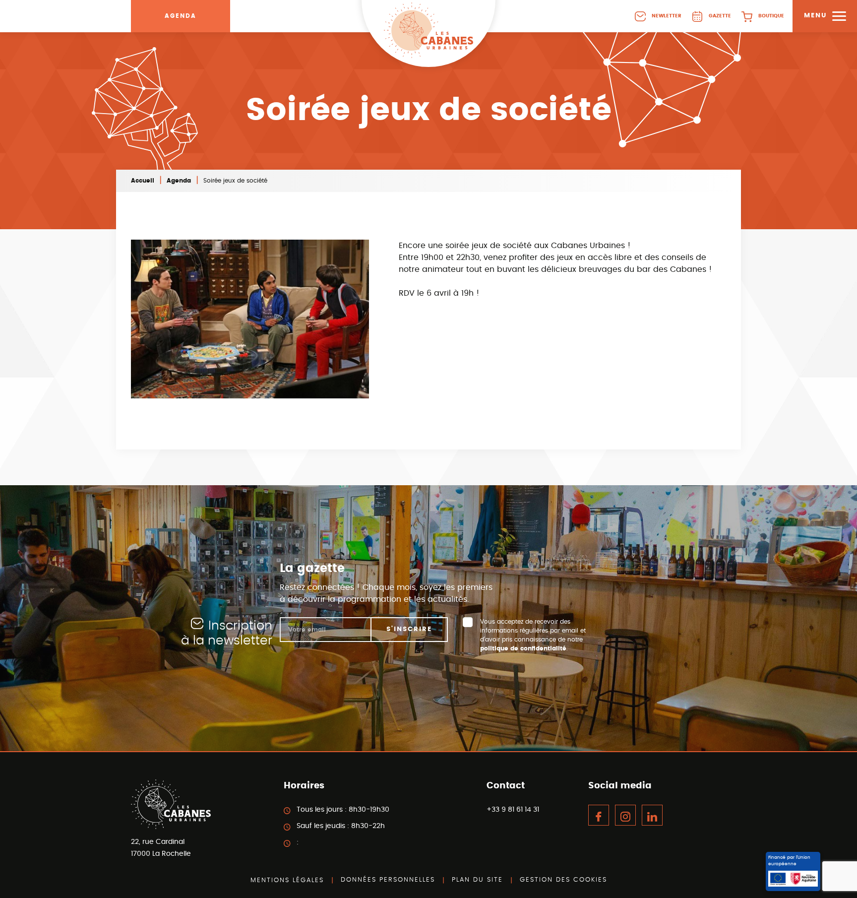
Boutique (771, 15)
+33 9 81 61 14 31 (513, 809)
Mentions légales (287, 880)
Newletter (666, 15)
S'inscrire (409, 629)
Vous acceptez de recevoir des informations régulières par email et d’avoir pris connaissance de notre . (533, 635)
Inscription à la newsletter (226, 633)
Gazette (720, 15)
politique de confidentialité (523, 648)
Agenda (180, 16)
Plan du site (477, 880)
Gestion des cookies (563, 880)
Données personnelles (388, 880)
